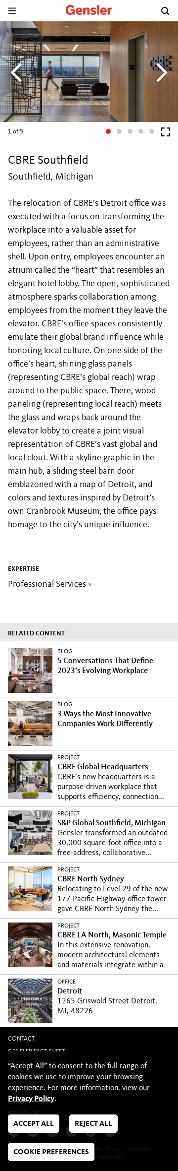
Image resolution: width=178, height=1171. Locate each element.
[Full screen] (165, 134)
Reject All (93, 1124)
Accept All (33, 1124)
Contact (21, 1039)
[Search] (165, 11)
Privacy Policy (31, 1099)
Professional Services (49, 584)
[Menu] (12, 10)
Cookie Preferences (51, 1152)
